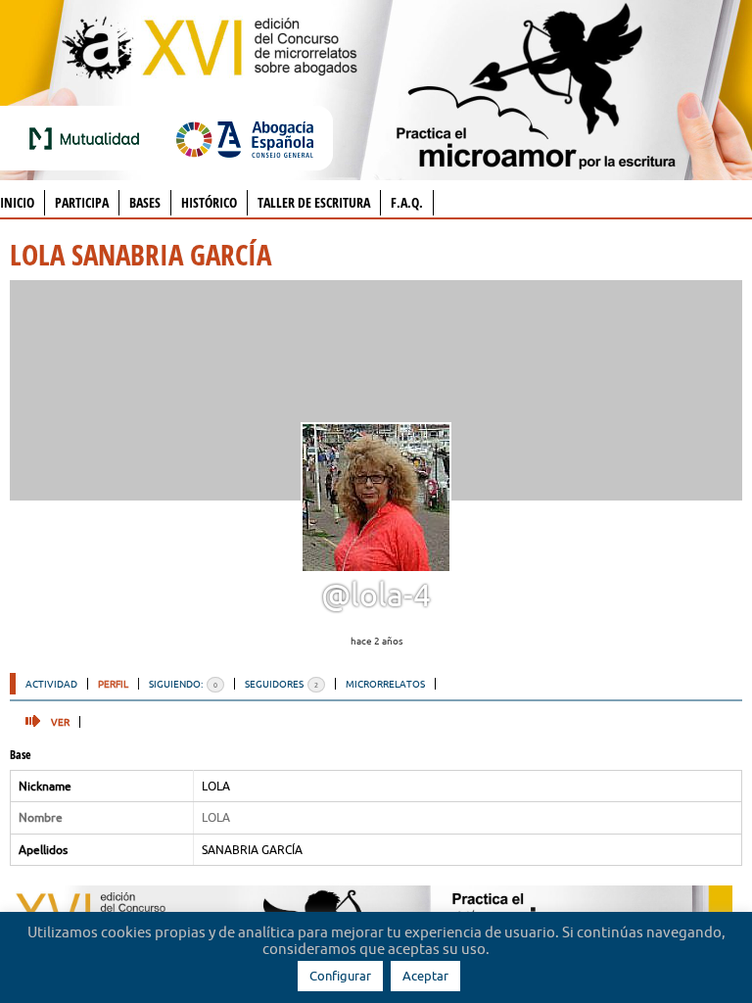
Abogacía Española (244, 138)
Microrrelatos (385, 684)
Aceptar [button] (425, 975)
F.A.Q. (407, 202)
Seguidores (281, 684)
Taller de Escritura (314, 202)
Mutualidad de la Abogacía (88, 138)
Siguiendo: (183, 684)
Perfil (113, 684)
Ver (60, 722)
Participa (82, 202)
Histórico (209, 202)
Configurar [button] (340, 975)
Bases (145, 202)
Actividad (51, 684)
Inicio (17, 202)
